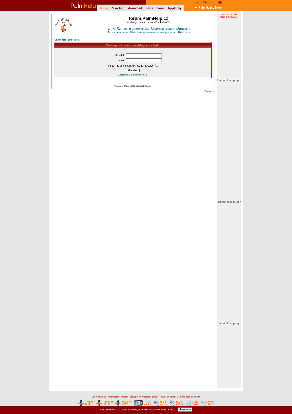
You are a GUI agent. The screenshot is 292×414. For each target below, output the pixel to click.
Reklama (225, 14)
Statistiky (134, 397)
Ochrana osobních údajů (188, 397)
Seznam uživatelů (140, 29)
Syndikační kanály (149, 397)
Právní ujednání (167, 397)
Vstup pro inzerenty (228, 17)
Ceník (234, 14)
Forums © (210, 91)
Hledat (123, 29)
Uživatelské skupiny (164, 29)
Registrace (184, 29)
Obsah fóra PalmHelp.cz (67, 40)
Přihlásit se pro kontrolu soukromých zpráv (154, 32)
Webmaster (113, 397)
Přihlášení (185, 32)
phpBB (126, 86)
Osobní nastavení (119, 32)
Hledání (124, 397)
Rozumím (185, 409)
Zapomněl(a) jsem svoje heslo (132, 75)
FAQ (113, 29)
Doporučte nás (99, 397)
